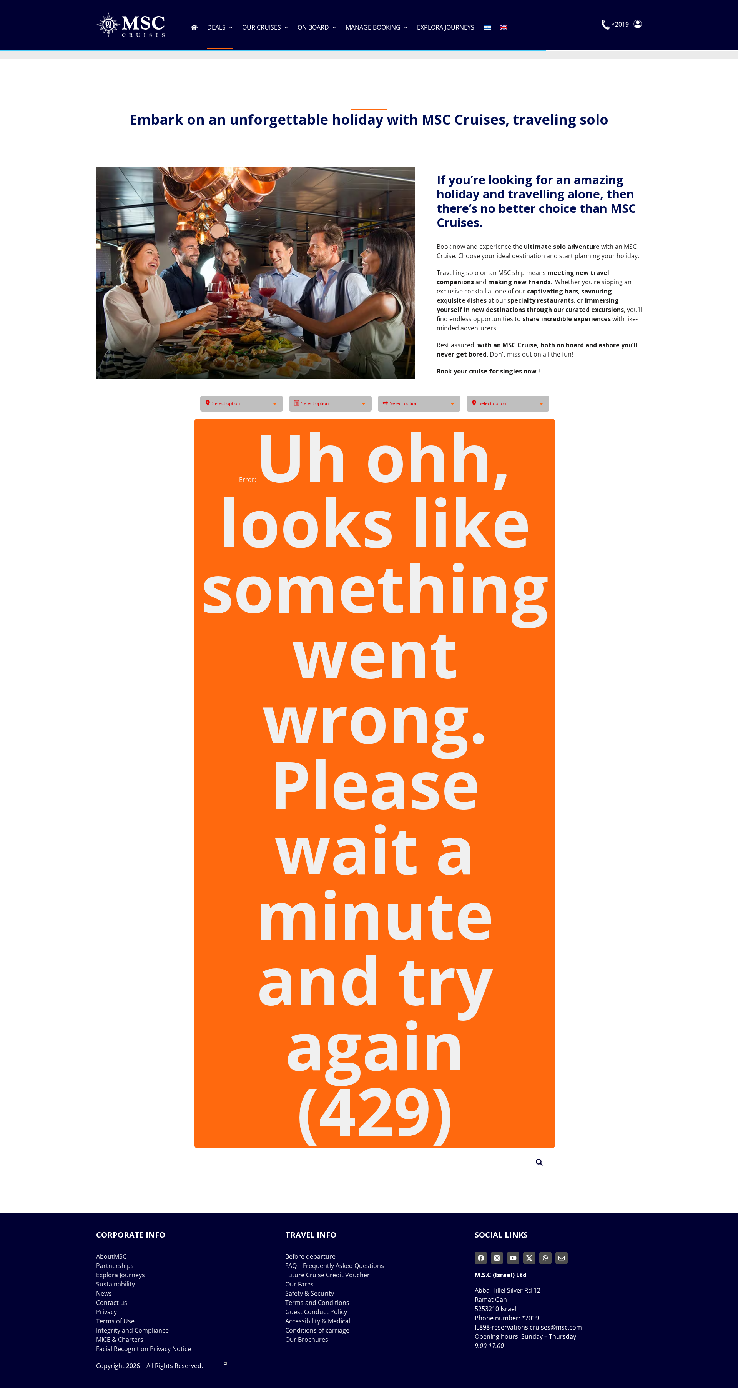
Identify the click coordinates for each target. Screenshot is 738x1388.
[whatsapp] (545, 1258)
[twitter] (529, 1258)
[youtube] (513, 1258)
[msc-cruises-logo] (130, 15)
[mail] (561, 1258)
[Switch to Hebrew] (487, 24)
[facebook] (481, 1258)
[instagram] (497, 1258)
